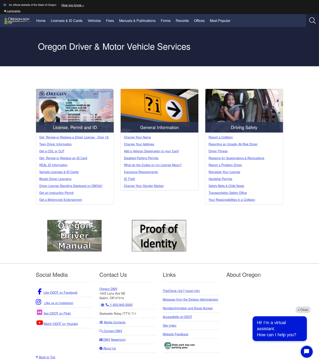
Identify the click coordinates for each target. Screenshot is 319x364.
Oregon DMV (108, 289)
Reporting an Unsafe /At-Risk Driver (233, 144)
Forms (166, 20)
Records (182, 20)
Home (41, 20)
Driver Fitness (218, 151)
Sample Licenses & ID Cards (59, 172)
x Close (303, 309)
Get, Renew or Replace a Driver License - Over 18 (74, 137)
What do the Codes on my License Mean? (153, 165)
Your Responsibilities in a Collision (232, 199)
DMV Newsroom (114, 339)
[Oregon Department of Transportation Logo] (20, 46)
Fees (110, 20)
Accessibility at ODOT (177, 317)
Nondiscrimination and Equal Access (188, 308)
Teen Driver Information (55, 144)
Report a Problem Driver (225, 165)
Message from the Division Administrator (190, 299)
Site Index (169, 325)
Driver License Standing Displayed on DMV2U (70, 186)
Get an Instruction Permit (56, 192)
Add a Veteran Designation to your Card (151, 151)
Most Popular (220, 20)
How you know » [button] (72, 5)
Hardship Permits (220, 179)
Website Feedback (175, 334)
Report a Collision (221, 137)
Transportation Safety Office (228, 192)
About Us (109, 348)
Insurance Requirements (141, 172)
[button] (12, 11)
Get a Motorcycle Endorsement (60, 199)
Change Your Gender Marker (144, 186)
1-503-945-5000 (120, 304)
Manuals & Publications (137, 20)
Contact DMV (112, 331)
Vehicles (94, 20)
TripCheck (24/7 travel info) (181, 291)
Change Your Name (137, 137)
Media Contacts (114, 322)
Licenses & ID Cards (66, 20)
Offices (199, 20)
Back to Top (46, 357)
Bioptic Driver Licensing (55, 179)
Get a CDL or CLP (51, 151)
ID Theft (129, 179)
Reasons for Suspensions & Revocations (236, 158)
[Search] (312, 20)
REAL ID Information (53, 165)
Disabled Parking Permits (141, 158)
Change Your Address (139, 144)
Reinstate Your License (224, 172)
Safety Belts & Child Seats (226, 186)
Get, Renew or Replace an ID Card (63, 158)
